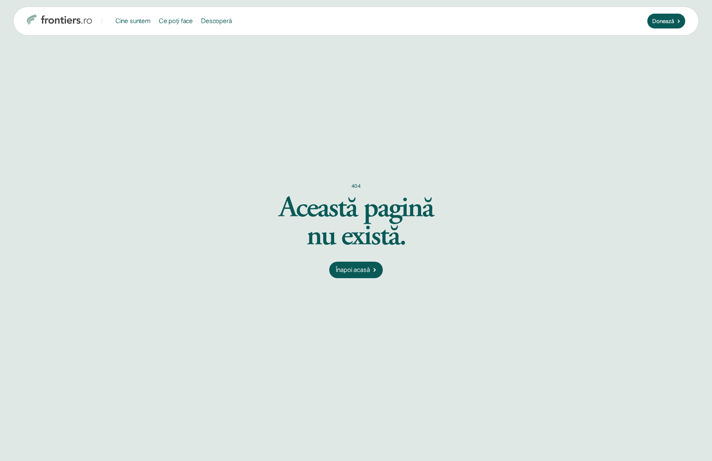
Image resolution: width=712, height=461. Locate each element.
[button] (133, 21)
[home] (59, 21)
